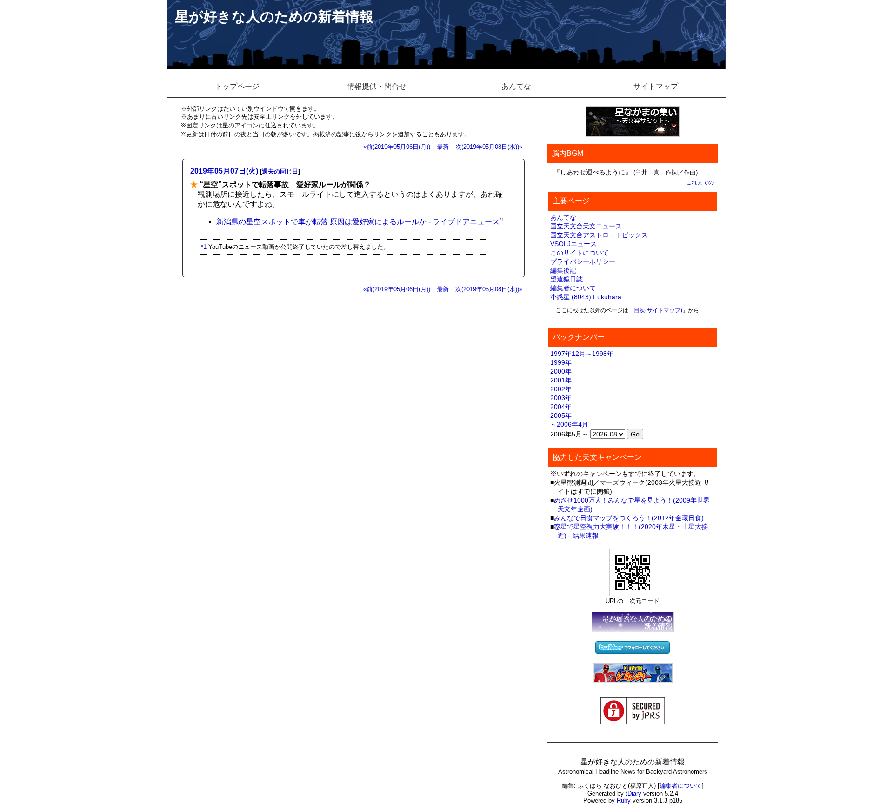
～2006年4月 (569, 424)
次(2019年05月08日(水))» (488, 146)
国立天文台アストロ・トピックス (599, 235)
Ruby (624, 800)
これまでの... (702, 182)
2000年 (561, 371)
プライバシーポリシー (582, 261)
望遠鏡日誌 (566, 279)
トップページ (237, 86)
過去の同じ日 (280, 171)
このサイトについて (579, 252)
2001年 (561, 380)
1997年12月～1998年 (581, 353)
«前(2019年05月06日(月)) (396, 146)
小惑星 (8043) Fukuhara (585, 297)
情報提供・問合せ (377, 86)
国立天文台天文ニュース (586, 226)
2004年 (561, 406)
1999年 (561, 362)
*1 (502, 219)
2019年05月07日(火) (224, 171)
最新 (443, 146)
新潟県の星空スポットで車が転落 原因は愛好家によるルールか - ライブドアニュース (358, 222)
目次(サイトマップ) (658, 310)
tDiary (633, 793)
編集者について (573, 288)
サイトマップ (655, 86)
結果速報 (586, 535)
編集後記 (563, 270)
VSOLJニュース (573, 244)
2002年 (561, 389)
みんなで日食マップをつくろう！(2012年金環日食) (629, 518)
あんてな (516, 86)
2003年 (561, 398)
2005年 (561, 415)
